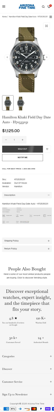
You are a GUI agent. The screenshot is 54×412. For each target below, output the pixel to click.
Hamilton (18, 186)
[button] (47, 57)
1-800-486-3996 (28, 169)
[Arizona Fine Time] (27, 6)
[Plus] (22, 140)
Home (4, 17)
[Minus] (5, 140)
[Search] (43, 6)
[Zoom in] (46, 26)
